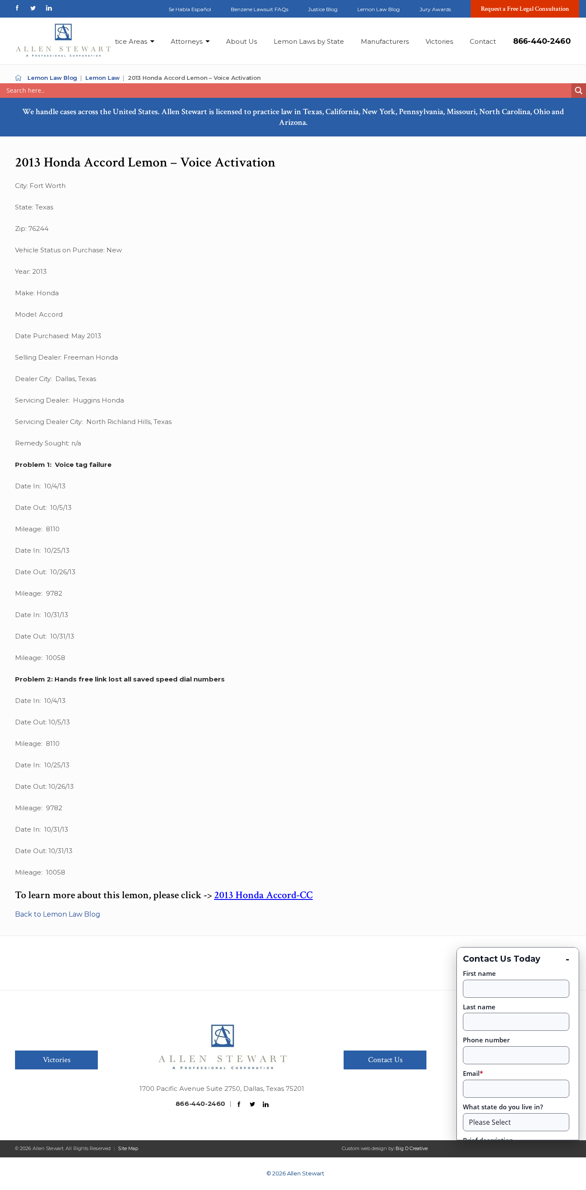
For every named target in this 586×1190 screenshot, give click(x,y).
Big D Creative (412, 1148)
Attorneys (186, 41)
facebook (17, 8)
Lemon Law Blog (378, 9)
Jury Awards (435, 9)
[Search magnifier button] (578, 90)
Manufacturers (385, 41)
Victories (439, 41)
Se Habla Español (190, 9)
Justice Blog (323, 9)
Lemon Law (102, 77)
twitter (33, 8)
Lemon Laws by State (309, 41)
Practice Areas (123, 41)
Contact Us (385, 1060)
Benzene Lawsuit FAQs (259, 9)
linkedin (49, 8)
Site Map (128, 1148)
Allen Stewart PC (18, 78)
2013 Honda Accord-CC (263, 895)
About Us (241, 41)
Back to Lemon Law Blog (57, 914)
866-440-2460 (542, 41)
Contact (483, 41)
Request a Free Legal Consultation (525, 9)
